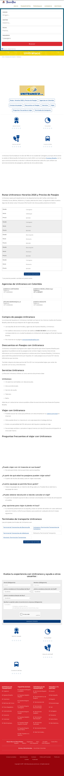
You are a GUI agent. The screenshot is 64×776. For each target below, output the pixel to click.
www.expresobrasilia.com (30, 339)
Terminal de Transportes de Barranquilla (16, 527)
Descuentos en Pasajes (32, 105)
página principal (52, 413)
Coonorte (6, 715)
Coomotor (6, 699)
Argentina (30, 741)
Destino (5, 20)
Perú (37, 741)
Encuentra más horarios (32, 274)
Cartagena (53, 711)
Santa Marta (53, 719)
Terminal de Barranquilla (37, 717)
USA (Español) (34, 743)
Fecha (5, 27)
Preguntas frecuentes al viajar (22, 110)
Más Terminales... (39, 732)
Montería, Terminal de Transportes (14, 537)
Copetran (6, 691)
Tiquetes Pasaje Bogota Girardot (23, 723)
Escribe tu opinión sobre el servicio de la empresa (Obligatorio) (23, 602)
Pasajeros (6, 35)
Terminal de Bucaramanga (37, 706)
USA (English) (46, 743)
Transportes (26, 6)
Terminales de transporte (43, 110)
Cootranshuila (7, 711)
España (16, 743)
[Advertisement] (32, 72)
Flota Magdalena (8, 707)
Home (3, 56)
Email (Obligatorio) (9, 582)
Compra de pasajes (16, 105)
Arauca (52, 691)
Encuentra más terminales (32, 542)
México (24, 743)
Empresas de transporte (10, 56)
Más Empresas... (8, 723)
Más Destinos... (54, 723)
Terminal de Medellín (37, 712)
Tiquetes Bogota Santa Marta (23, 728)
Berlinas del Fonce (8, 703)
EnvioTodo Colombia (40, 748)
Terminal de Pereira (40, 728)
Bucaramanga (54, 703)
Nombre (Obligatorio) (40, 582)
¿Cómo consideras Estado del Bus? (14, 595)
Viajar (52, 105)
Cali (51, 707)
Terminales (37, 6)
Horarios (48, 6)
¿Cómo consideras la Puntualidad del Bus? (17, 589)
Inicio (16, 6)
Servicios (45, 105)
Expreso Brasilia (51, 158)
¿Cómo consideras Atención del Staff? (45, 589)
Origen (5, 12)
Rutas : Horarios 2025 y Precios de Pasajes (23, 100)
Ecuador (45, 741)
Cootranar (6, 719)
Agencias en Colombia (47, 100)
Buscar (32, 44)
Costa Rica (54, 741)
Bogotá (52, 699)
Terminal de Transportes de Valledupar (16, 533)
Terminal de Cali (39, 702)
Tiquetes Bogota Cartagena (23, 706)
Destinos (57, 6)
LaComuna (36, 764)
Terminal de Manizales (37, 723)
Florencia (53, 715)
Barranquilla (54, 695)
